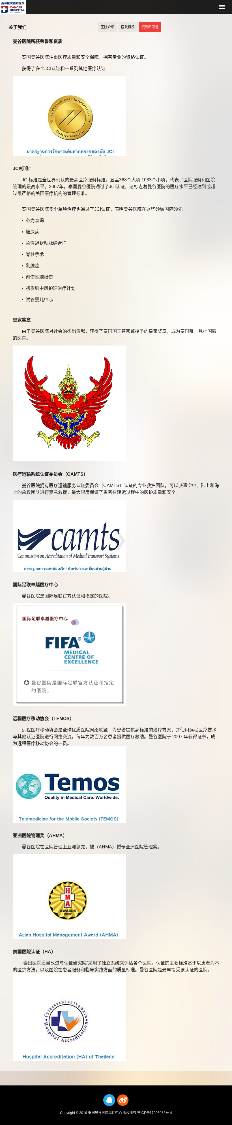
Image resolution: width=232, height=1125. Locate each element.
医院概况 (128, 27)
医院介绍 (107, 27)
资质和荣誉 (149, 27)
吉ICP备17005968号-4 (154, 1113)
